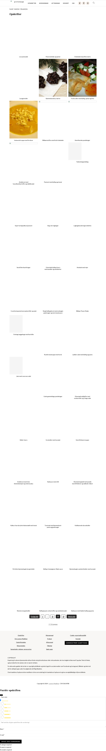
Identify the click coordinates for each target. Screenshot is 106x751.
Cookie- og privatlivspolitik (78, 635)
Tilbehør (49, 646)
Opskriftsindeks (21, 642)
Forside (11, 8)
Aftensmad (56, 3)
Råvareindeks (21, 646)
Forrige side (34, 616)
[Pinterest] (83, 3)
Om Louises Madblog (21, 639)
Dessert (66, 3)
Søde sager (49, 649)
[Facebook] (79, 3)
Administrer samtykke (76, 643)
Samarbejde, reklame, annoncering (21, 649)
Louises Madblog (54, 683)
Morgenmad (43, 3)
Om (73, 3)
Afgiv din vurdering (10, 741)
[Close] (1, 695)
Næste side (71, 616)
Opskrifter (32, 3)
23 (63, 616)
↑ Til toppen (53, 624)
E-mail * (2, 735)
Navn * (2, 729)
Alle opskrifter (24, 8)
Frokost (49, 639)
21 (52, 616)
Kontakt (78, 639)
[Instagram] (87, 3)
